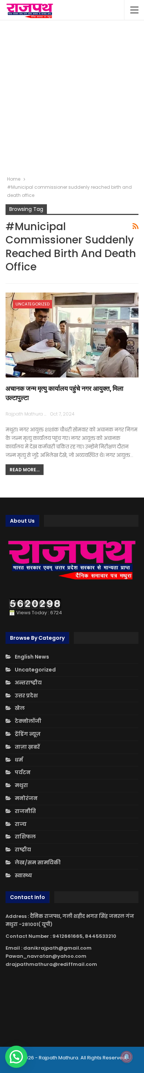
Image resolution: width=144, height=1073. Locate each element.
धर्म (19, 759)
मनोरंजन (26, 798)
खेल (20, 708)
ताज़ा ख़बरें (27, 747)
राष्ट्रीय (23, 849)
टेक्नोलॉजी (28, 721)
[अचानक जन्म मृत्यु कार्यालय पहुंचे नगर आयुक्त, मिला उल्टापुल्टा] (72, 335)
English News (32, 656)
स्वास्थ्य (23, 875)
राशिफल (25, 836)
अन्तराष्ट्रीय (28, 682)
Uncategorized (32, 304)
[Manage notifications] (127, 1057)
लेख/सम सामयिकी (38, 862)
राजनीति (25, 811)
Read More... (25, 470)
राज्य (21, 824)
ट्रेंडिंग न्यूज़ (28, 734)
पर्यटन (23, 772)
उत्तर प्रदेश (26, 695)
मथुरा (21, 785)
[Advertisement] (72, 98)
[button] (16, 1057)
